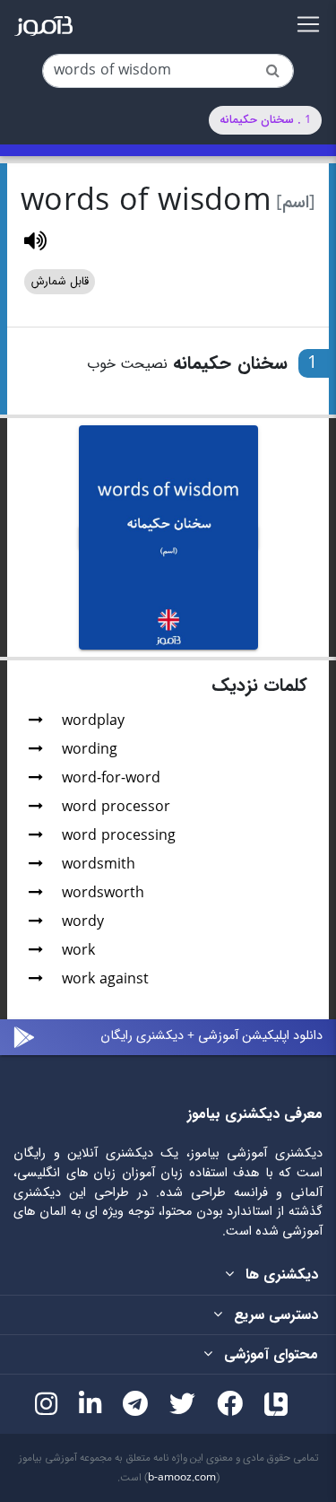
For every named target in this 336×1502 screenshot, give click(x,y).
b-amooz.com (182, 1478)
